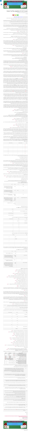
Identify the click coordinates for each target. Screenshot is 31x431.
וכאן (10, 66)
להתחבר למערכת (25, 419)
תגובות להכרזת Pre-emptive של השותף (23, 416)
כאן (17, 31)
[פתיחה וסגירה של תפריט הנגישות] (1, 4)
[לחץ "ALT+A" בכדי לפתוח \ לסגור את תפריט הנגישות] (1, 1)
